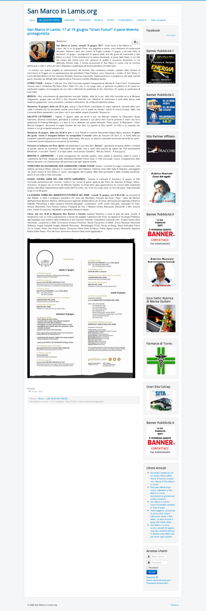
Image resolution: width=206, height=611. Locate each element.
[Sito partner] (160, 150)
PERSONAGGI (125, 20)
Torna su (175, 604)
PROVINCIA (84, 20)
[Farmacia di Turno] (160, 360)
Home (32, 20)
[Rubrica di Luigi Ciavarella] (160, 271)
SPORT (110, 20)
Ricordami (153, 567)
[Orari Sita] (160, 400)
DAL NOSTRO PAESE (49, 20)
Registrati (151, 577)
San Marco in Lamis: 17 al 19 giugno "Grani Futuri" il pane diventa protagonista (83, 31)
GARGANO (69, 20)
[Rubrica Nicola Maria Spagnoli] (160, 186)
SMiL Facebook (158, 20)
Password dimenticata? (157, 583)
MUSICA (99, 20)
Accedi (152, 572)
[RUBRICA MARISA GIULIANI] (160, 318)
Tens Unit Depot (171, 35)
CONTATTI (142, 20)
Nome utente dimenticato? (158, 580)
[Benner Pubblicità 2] (160, 111)
